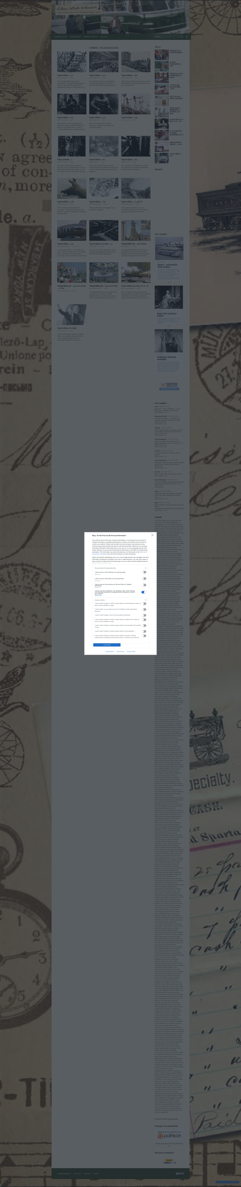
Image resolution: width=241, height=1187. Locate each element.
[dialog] (120, 593)
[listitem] (120, 568)
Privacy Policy (131, 651)
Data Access (120, 651)
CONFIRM (106, 645)
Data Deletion (110, 651)
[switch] (143, 572)
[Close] (153, 536)
